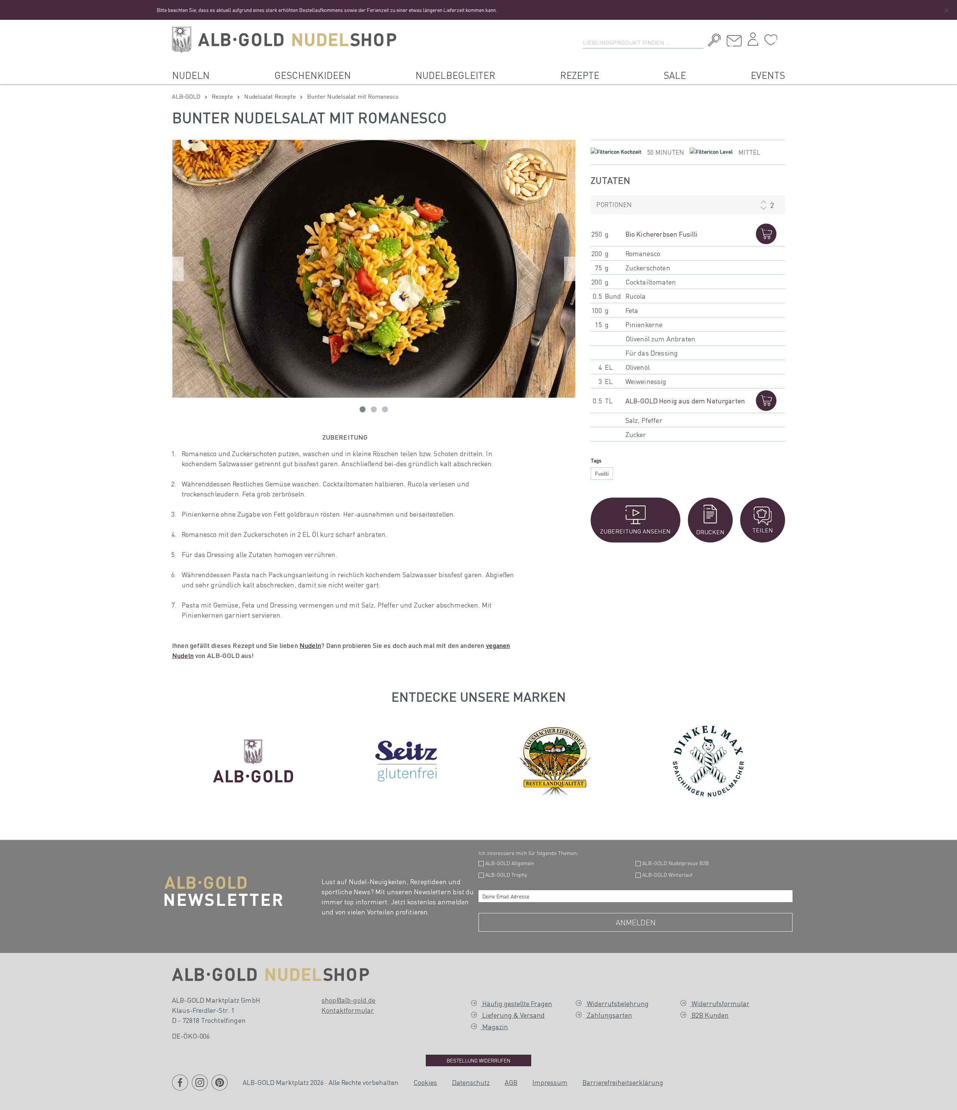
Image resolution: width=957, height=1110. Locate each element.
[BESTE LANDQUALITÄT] (555, 759)
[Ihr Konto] (753, 41)
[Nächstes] (569, 268)
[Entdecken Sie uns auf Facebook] (180, 1087)
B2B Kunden (709, 1015)
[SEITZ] (406, 759)
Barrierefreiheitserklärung (622, 1082)
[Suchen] (713, 41)
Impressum (549, 1082)
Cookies (425, 1082)
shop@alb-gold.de (348, 1000)
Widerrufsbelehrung (617, 1003)
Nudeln (310, 645)
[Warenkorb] (783, 37)
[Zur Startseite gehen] (284, 40)
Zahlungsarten (608, 1015)
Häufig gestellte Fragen (516, 1003)
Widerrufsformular (720, 1003)
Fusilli (602, 473)
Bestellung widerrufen (478, 1060)
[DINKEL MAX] (708, 759)
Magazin (494, 1026)
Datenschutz (471, 1082)
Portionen (614, 204)
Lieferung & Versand (513, 1015)
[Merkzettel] (771, 40)
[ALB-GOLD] (253, 759)
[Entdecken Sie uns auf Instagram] (200, 1087)
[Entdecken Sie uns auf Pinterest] (220, 1087)
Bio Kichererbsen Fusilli (661, 234)
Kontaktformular (347, 1010)
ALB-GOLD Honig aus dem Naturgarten (685, 400)
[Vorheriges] (178, 268)
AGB (511, 1082)
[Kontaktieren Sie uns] (734, 41)
